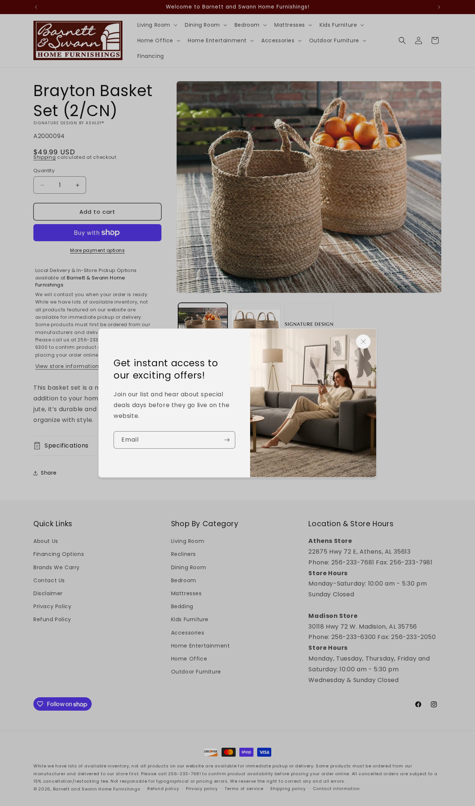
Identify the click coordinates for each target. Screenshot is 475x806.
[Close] (363, 341)
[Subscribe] (227, 440)
